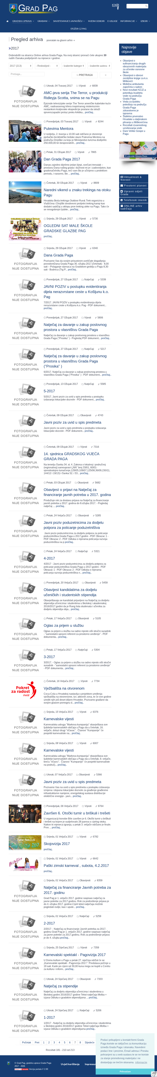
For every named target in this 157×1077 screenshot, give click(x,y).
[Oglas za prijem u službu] (25, 629)
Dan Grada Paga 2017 (62, 159)
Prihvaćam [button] (125, 1071)
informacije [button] (141, 1062)
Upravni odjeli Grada (132, 192)
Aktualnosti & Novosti (131, 178)
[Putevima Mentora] (25, 130)
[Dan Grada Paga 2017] (25, 161)
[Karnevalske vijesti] (25, 722)
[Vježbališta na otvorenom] (25, 690)
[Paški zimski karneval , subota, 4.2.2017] (25, 864)
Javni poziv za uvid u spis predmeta (72, 422)
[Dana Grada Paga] (25, 259)
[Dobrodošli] (7, 21)
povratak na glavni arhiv (60, 40)
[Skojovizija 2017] (25, 842)
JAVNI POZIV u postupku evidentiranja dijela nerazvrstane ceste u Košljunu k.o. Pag (76, 291)
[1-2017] (25, 1021)
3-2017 (49, 657)
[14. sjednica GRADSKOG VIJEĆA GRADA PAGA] (25, 457)
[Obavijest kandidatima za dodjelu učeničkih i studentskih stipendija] (25, 593)
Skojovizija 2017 (57, 844)
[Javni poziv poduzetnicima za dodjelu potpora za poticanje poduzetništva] (25, 526)
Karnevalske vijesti (59, 719)
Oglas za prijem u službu (64, 625)
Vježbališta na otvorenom (64, 688)
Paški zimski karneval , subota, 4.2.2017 (76, 865)
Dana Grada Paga (58, 255)
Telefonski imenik (135, 200)
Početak (26, 1042)
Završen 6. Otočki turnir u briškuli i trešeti (77, 813)
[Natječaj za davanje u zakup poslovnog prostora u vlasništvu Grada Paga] (25, 328)
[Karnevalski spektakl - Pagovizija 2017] (25, 958)
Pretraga (85, 75)
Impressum (91, 1064)
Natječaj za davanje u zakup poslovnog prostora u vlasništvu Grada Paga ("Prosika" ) (75, 361)
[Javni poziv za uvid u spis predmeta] (25, 426)
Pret (37, 1042)
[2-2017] (25, 927)
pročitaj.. (89, 112)
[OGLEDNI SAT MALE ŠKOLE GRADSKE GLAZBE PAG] (25, 228)
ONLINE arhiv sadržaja (131, 207)
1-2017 (49, 1017)
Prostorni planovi (135, 185)
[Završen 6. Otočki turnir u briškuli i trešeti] (25, 813)
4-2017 (49, 558)
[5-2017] (25, 395)
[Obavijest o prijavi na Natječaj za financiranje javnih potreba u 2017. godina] (25, 493)
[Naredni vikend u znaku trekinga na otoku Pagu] (25, 192)
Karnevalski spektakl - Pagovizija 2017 (75, 955)
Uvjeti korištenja (70, 1064)
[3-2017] (25, 660)
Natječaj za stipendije (61, 986)
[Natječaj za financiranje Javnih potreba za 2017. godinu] (25, 891)
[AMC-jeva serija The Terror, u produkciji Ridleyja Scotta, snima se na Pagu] (25, 96)
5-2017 (49, 391)
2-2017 (49, 923)
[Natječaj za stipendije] (25, 990)
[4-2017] (25, 562)
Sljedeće (89, 1042)
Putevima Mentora (58, 128)
